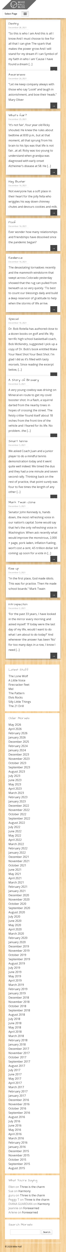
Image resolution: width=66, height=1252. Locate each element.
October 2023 (17, 763)
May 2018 (14, 1027)
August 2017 (16, 1066)
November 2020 (19, 899)
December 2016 (18, 1100)
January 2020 (17, 942)
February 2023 (17, 797)
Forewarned (31, 1208)
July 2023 (14, 776)
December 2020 (18, 895)
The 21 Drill (16, 706)
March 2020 (16, 934)
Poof (12, 222)
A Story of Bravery (23, 380)
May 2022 (14, 835)
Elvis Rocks (15, 697)
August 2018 (16, 1015)
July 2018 (14, 1019)
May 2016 (14, 1130)
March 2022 (16, 844)
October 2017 (17, 1057)
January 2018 (17, 1044)
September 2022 (19, 818)
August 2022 (16, 823)
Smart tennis (17, 441)
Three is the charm (32, 1187)
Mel (10, 689)
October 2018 (17, 1006)
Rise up (13, 568)
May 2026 (14, 725)
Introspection (18, 604)
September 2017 (19, 1061)
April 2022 (15, 840)
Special (13, 319)
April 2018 (15, 1032)
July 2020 (14, 916)
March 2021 (16, 882)
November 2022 (19, 810)
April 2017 (15, 1083)
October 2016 (17, 1108)
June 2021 (14, 870)
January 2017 (17, 1096)
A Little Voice (16, 680)
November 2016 (19, 1104)
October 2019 (17, 955)
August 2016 (16, 1117)
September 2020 (19, 908)
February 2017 (17, 1091)
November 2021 (19, 861)
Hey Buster (17, 181)
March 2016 (16, 1138)
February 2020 (17, 938)
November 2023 (19, 759)
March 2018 (16, 1036)
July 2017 (14, 1070)
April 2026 (15, 729)
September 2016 (19, 1113)
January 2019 (17, 993)
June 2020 (14, 921)
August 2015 (16, 1168)
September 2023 (19, 767)
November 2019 (19, 951)
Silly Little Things (19, 702)
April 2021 (15, 878)
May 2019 (14, 976)
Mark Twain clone (21, 502)
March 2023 (16, 793)
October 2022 (17, 814)
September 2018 (19, 1010)
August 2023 (16, 771)
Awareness (16, 74)
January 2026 (17, 737)
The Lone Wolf (18, 676)
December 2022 (18, 806)
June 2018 (14, 1023)
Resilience (15, 258)
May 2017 (14, 1079)
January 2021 (17, 891)
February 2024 (17, 746)
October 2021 (17, 865)
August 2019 (16, 963)
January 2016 (17, 1147)
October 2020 (17, 904)
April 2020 (15, 929)
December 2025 (18, 742)
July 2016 (14, 1121)
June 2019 (14, 972)
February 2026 (17, 733)
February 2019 (17, 989)
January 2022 (17, 853)
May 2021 (14, 874)
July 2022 (14, 827)
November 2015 (19, 1155)
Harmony (24, 1191)
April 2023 (15, 789)
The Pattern (16, 693)
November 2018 (19, 1002)
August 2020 (16, 912)
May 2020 (14, 925)
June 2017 (14, 1074)
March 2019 (16, 985)
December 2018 (18, 998)
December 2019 (18, 946)
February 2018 (17, 1040)
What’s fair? (17, 115)
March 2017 (16, 1087)
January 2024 (17, 750)
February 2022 (17, 848)
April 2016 (15, 1134)
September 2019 (19, 959)
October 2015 (17, 1160)
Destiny (13, 23)
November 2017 (19, 1053)
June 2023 (14, 780)
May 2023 (14, 784)
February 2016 (17, 1142)
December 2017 (18, 1049)
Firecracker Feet (18, 685)
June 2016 (14, 1125)
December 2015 (18, 1151)
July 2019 (14, 968)
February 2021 (17, 887)
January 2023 (17, 801)
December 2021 (18, 857)
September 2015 (19, 1164)
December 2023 (18, 754)
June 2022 (14, 831)
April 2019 (15, 980)
